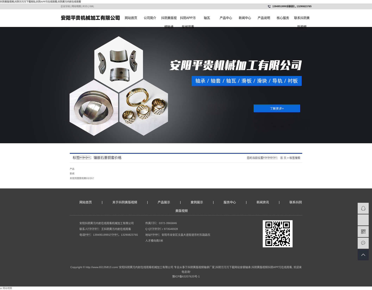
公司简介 (150, 18)
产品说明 (264, 18)
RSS (85, 6)
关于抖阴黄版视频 (124, 202)
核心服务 (283, 18)
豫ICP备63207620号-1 (186, 276)
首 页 (283, 157)
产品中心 (226, 18)
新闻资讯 (263, 202)
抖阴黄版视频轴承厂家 (201, 267)
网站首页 (131, 18)
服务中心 (230, 202)
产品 (72, 169)
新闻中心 (245, 18)
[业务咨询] (363, 208)
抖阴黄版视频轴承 (169, 19)
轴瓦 (207, 18)
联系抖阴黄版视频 (302, 19)
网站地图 (76, 6)
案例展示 (197, 202)
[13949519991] (363, 219)
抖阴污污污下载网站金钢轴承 (233, 267)
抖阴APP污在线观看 (188, 19)
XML (91, 6)
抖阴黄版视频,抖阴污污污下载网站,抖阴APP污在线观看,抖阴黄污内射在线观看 (40, 1)
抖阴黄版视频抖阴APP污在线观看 (271, 267)
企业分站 (65, 6)
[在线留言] (363, 243)
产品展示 (164, 202)
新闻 (72, 173)
